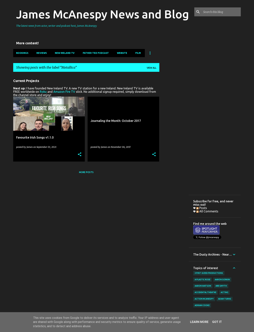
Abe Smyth (221, 286)
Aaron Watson (203, 286)
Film (138, 53)
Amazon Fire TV (64, 91)
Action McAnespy (204, 299)
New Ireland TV (65, 53)
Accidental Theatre (205, 292)
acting (224, 292)
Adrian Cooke (202, 305)
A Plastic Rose (202, 279)
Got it (217, 322)
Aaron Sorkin (222, 279)
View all (151, 68)
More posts (86, 172)
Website (122, 53)
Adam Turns (224, 299)
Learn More (199, 322)
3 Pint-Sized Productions (209, 273)
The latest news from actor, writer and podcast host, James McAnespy (56, 25)
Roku (43, 91)
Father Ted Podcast (96, 53)
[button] (79, 154)
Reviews (41, 53)
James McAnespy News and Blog (102, 14)
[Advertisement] (174, 130)
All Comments (208, 211)
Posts (203, 208)
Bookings (22, 53)
